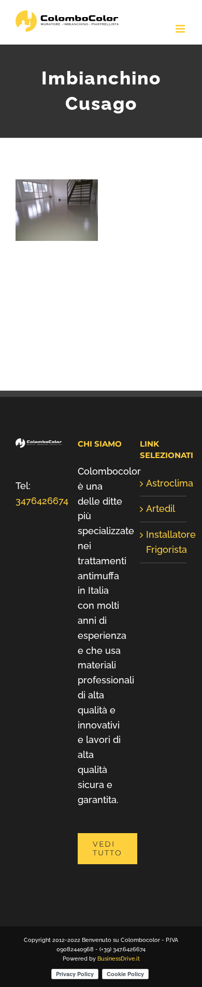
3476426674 (42, 500)
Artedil (160, 508)
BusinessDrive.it (118, 958)
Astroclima (163, 483)
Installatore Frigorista (163, 542)
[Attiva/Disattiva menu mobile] (181, 28)
